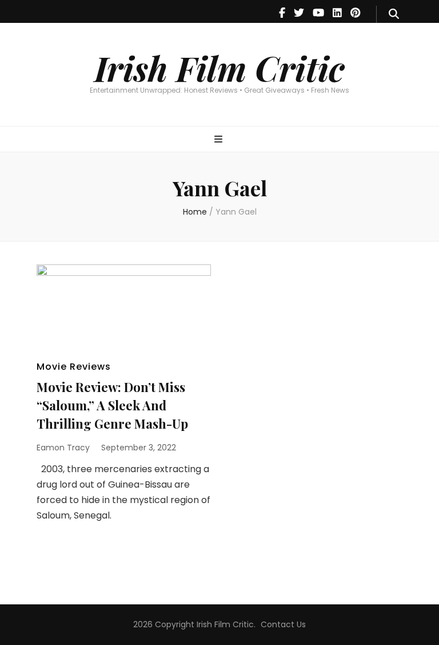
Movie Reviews (74, 366)
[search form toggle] (394, 14)
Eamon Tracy (63, 447)
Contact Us (283, 624)
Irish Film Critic (219, 67)
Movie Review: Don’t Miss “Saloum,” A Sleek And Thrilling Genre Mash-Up (112, 405)
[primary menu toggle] (219, 140)
